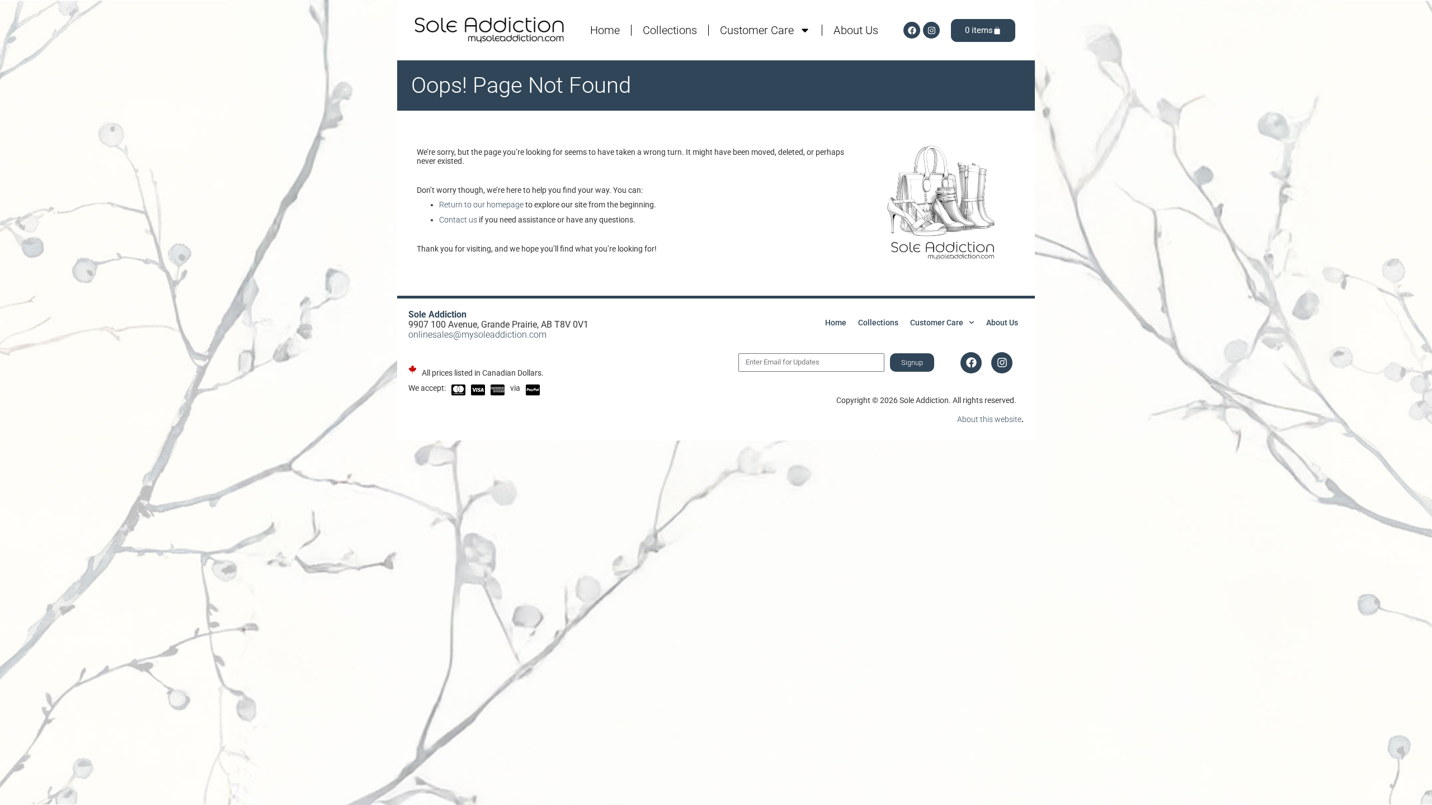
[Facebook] (911, 30)
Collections (670, 30)
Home (605, 30)
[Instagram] (931, 30)
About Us (855, 30)
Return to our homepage (481, 204)
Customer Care (757, 30)
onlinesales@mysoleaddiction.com (477, 334)
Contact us (458, 219)
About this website (989, 419)
